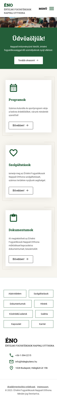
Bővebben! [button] (18, 125)
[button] (28, 60)
